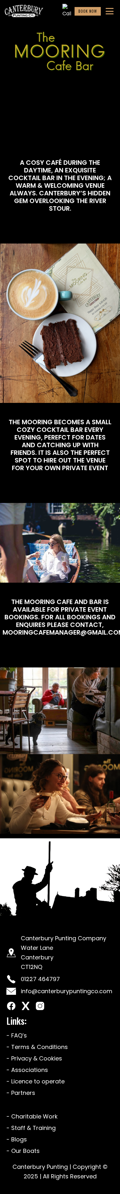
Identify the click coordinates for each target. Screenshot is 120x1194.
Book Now (87, 11)
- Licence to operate (35, 1081)
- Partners (20, 1093)
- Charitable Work (32, 1116)
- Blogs (16, 1139)
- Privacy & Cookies (34, 1058)
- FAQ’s (16, 1035)
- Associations (27, 1070)
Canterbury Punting (40, 1167)
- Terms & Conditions (37, 1047)
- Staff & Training (31, 1128)
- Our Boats (23, 1151)
